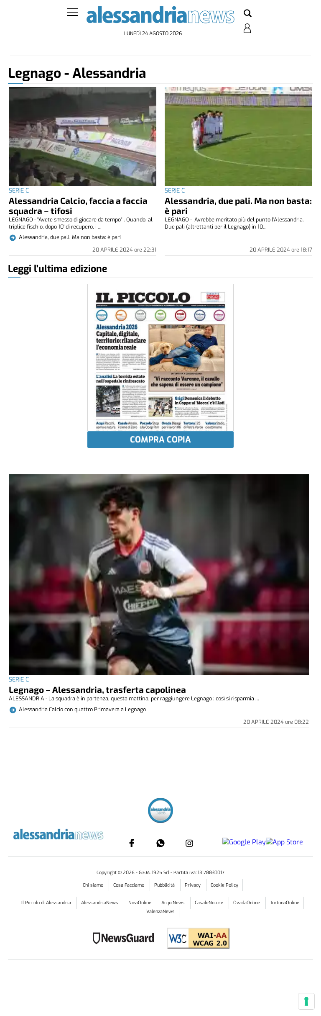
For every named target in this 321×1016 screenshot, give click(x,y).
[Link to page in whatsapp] (160, 843)
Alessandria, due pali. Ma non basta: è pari (238, 205)
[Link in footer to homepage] (160, 811)
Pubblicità (165, 885)
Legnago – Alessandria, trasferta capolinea (97, 689)
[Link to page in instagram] (189, 843)
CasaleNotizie (209, 903)
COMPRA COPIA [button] (160, 439)
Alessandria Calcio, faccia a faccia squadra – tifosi (78, 205)
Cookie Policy (224, 885)
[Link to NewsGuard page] (126, 939)
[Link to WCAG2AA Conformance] (194, 939)
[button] (247, 14)
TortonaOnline (284, 903)
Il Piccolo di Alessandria (46, 903)
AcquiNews (173, 903)
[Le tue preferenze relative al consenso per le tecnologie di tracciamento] (306, 1001)
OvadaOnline (247, 903)
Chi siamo (93, 885)
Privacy (193, 885)
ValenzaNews (160, 911)
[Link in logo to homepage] (160, 17)
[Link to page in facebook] (131, 843)
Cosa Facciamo (129, 885)
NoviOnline (140, 903)
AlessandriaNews (100, 903)
